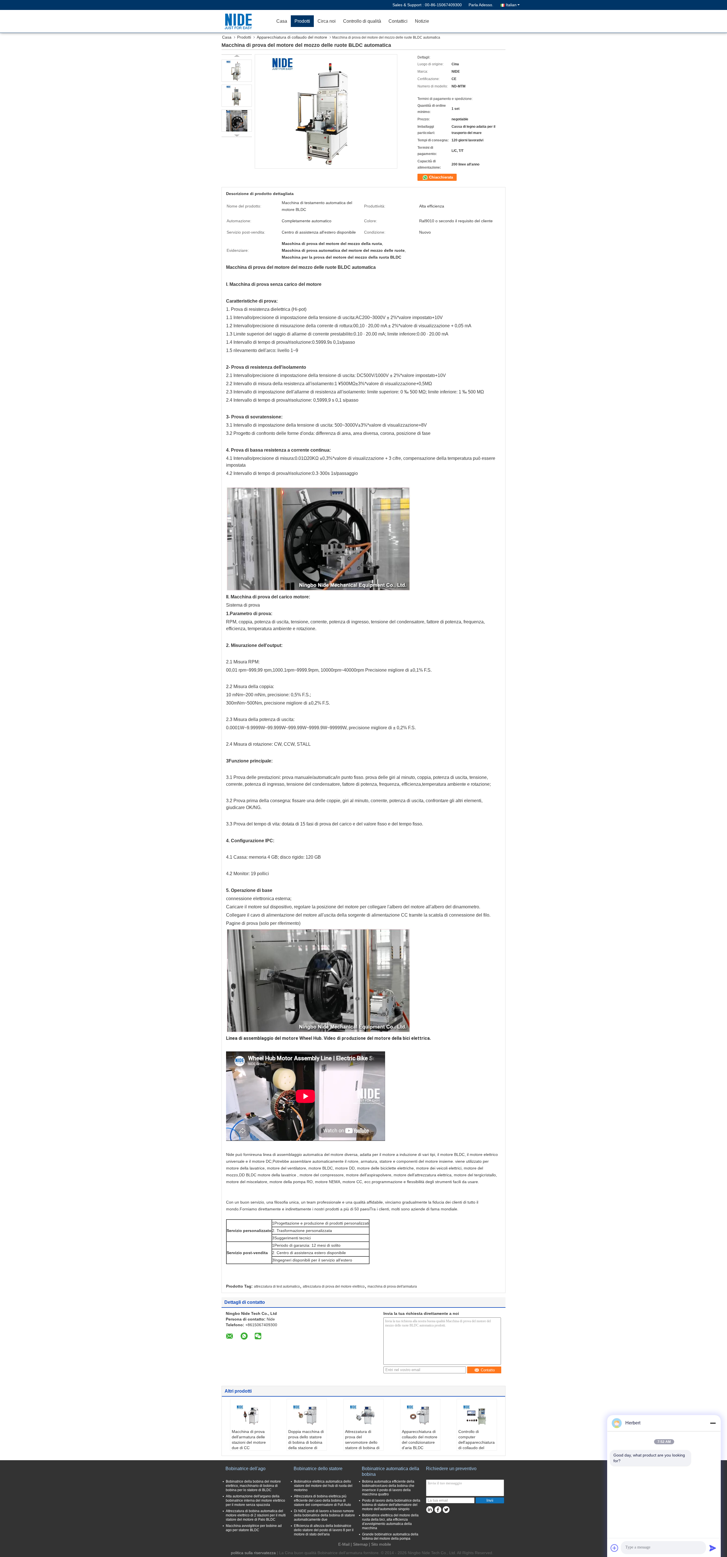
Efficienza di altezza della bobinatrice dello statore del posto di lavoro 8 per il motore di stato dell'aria (324, 1530)
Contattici (398, 21)
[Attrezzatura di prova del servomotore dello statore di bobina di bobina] (363, 1415)
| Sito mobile (380, 1544)
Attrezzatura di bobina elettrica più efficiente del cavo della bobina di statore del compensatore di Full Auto (322, 1500)
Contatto (488, 1370)
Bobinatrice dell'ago (245, 1468)
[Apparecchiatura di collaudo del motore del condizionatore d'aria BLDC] (420, 1415)
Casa (281, 21)
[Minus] (712, 1423)
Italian (511, 5)
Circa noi (326, 21)
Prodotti (302, 21)
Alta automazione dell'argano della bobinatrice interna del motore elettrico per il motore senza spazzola (255, 1500)
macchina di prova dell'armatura (392, 1286)
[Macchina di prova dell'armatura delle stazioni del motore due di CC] (250, 1415)
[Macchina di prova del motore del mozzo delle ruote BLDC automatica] (237, 71)
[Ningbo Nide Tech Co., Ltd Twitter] (446, 1509)
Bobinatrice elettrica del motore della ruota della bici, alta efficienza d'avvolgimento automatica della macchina (390, 1521)
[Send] (712, 1548)
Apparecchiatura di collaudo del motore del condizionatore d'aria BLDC (419, 1439)
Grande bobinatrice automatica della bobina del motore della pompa (390, 1536)
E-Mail (344, 1544)
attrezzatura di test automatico (277, 1286)
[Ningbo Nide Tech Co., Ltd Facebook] (437, 1509)
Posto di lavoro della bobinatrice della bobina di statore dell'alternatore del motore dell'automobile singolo (391, 1505)
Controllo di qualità (362, 21)
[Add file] (615, 1548)
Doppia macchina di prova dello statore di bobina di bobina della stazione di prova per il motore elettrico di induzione (306, 1445)
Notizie (422, 21)
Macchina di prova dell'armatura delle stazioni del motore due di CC (249, 1439)
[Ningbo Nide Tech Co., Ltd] (240, 21)
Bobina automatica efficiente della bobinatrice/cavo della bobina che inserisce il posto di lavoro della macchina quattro (388, 1488)
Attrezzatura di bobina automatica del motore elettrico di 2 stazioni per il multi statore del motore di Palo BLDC (256, 1515)
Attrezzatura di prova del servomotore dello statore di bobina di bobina (362, 1442)
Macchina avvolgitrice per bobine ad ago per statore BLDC (254, 1528)
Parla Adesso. (481, 5)
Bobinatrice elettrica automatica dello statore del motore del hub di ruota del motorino (323, 1486)
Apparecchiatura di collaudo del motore (292, 37)
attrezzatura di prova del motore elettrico (334, 1286)
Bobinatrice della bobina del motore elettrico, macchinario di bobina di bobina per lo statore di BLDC (253, 1486)
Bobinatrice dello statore (318, 1468)
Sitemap (360, 1544)
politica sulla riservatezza (253, 1552)
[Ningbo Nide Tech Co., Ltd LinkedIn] (429, 1509)
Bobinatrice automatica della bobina (390, 1471)
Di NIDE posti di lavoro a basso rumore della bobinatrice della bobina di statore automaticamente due (324, 1515)
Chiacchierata (440, 177)
